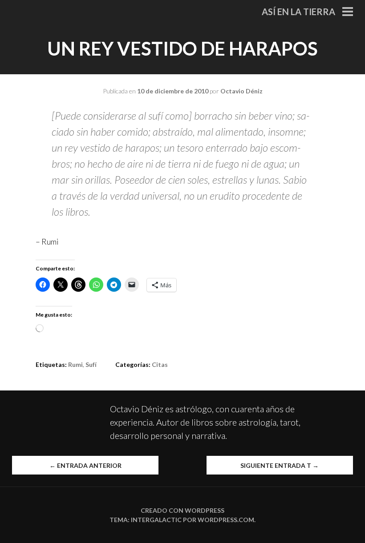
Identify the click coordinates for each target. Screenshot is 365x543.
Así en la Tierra (298, 11)
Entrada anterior (85, 465)
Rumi (75, 364)
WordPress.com (226, 519)
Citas (160, 364)
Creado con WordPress (182, 510)
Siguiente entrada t (279, 465)
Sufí (91, 364)
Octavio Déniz (241, 91)
